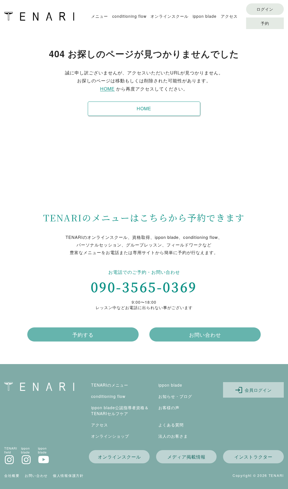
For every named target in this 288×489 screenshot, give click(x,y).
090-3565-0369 (144, 286)
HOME (107, 88)
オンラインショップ (110, 436)
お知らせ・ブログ (175, 396)
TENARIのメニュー (109, 385)
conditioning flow (129, 16)
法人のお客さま (173, 436)
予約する (83, 334)
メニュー (99, 16)
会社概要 (12, 475)
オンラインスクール (169, 16)
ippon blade (205, 16)
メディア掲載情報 (186, 456)
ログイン (264, 9)
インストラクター (253, 456)
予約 (265, 23)
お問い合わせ (205, 334)
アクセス (229, 16)
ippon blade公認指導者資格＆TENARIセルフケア (120, 410)
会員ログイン (257, 390)
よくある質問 (171, 425)
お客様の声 (168, 407)
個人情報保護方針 (68, 475)
